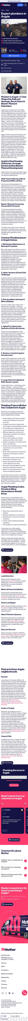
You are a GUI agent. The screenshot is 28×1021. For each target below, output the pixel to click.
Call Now (20, 5)
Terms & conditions (15, 1016)
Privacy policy (4, 1019)
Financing (4, 984)
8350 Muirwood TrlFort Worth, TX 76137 (7, 958)
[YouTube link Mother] (9, 993)
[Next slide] (25, 804)
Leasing (3, 981)
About (3, 966)
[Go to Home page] (5, 5)
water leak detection (16, 731)
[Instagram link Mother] (2, 993)
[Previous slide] (3, 804)
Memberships (5, 977)
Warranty (4, 988)
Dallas (2, 10)
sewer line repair (12, 756)
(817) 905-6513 (5, 955)
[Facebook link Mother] (6, 993)
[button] (25, 4)
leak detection (11, 581)
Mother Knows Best (7, 974)
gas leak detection (17, 634)
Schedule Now (15, 55)
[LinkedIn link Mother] (12, 993)
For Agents (4, 1016)
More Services (14, 785)
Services (3, 963)
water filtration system (16, 621)
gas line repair (5, 636)
